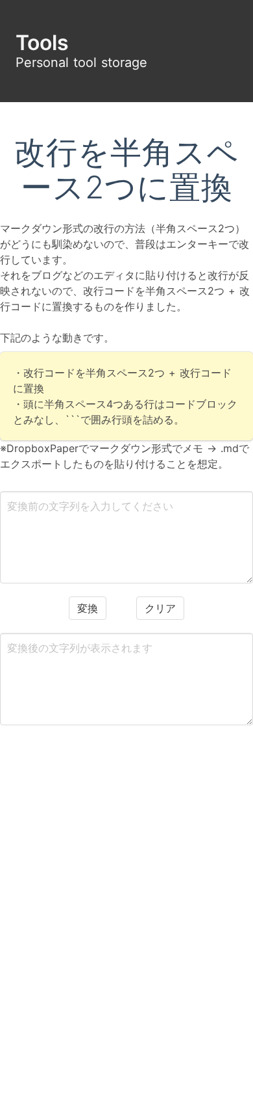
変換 (87, 608)
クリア (160, 608)
